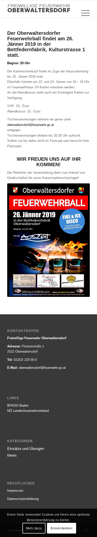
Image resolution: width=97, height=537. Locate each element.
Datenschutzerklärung (23, 499)
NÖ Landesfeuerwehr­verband (28, 411)
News (12, 455)
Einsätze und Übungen (25, 448)
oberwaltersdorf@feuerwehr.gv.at (30, 125)
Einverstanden (61, 528)
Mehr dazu (34, 528)
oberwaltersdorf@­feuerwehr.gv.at (42, 368)
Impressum (15, 490)
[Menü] (83, 13)
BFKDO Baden (18, 405)
